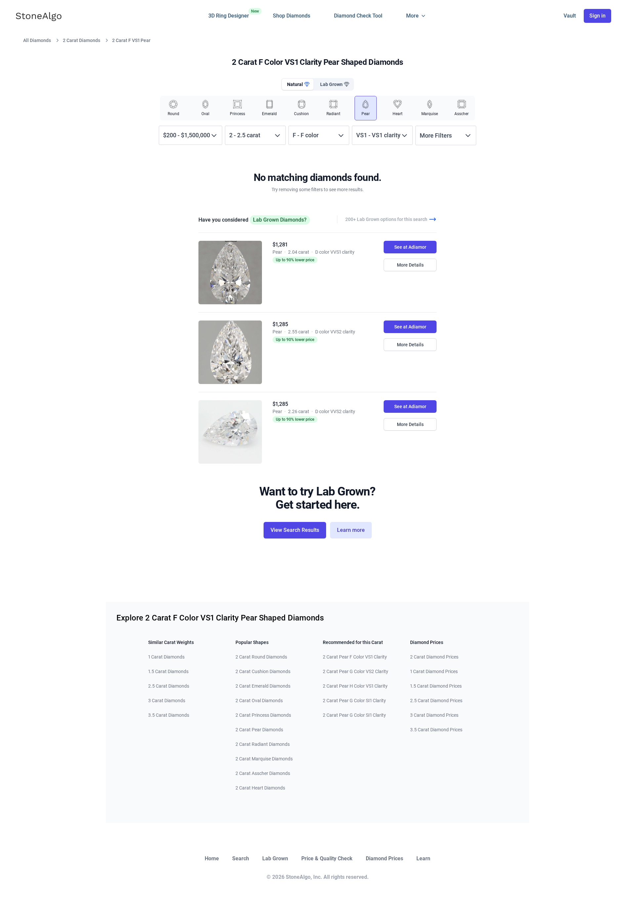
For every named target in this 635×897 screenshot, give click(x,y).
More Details (410, 265)
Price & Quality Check (327, 858)
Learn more (351, 530)
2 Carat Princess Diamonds (263, 715)
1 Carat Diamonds (166, 657)
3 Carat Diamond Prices (434, 715)
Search (240, 858)
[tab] (298, 84)
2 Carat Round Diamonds (261, 657)
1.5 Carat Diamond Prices (436, 686)
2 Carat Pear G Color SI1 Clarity (354, 700)
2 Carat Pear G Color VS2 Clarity (355, 671)
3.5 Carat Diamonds (168, 715)
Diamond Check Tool (358, 16)
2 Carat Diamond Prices (434, 657)
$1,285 (280, 324)
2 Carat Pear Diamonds (259, 729)
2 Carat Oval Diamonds (259, 700)
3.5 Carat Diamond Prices (436, 729)
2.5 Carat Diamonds (168, 686)
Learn (423, 858)
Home (212, 858)
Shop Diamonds (291, 16)
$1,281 (280, 244)
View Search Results (295, 530)
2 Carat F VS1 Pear (131, 40)
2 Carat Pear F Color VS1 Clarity (355, 657)
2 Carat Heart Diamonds (260, 787)
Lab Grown (275, 858)
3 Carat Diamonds (166, 700)
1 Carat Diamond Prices (434, 671)
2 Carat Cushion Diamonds (262, 671)
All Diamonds (37, 40)
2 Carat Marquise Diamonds (264, 758)
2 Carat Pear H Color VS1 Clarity (355, 686)
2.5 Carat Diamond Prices (436, 700)
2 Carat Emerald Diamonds (262, 686)
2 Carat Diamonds (81, 40)
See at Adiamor (410, 247)
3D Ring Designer (228, 14)
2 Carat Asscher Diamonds (262, 773)
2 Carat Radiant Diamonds (262, 744)
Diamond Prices (384, 858)
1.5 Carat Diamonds (168, 671)
